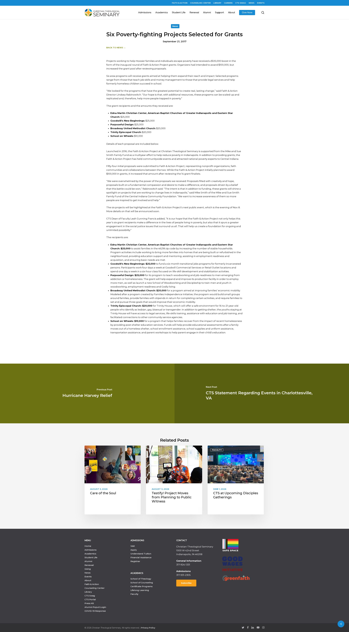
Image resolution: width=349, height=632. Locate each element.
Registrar (135, 561)
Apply (133, 550)
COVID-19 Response (95, 611)
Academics (90, 553)
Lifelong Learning (139, 590)
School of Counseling (141, 582)
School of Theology (140, 578)
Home (88, 546)
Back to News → (116, 47)
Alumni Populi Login (95, 607)
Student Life (91, 557)
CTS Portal (90, 599)
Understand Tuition (140, 553)
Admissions (91, 550)
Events (154, 450)
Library (88, 592)
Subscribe (186, 583)
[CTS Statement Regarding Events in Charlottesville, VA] (261, 393)
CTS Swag (90, 595)
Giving (88, 569)
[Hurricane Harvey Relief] (87, 393)
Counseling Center (95, 588)
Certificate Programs (141, 586)
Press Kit (89, 603)
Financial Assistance (140, 557)
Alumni (88, 561)
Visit (132, 546)
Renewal (89, 565)
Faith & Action (92, 584)
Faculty (217, 450)
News (175, 26)
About (88, 580)
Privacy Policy (148, 628)
